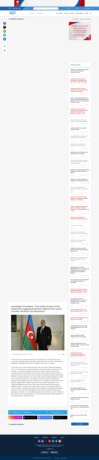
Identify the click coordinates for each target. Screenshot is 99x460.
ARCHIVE (54, 437)
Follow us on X (59, 417)
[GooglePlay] (45, 452)
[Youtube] (14, 8)
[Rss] (19, 8)
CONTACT (45, 437)
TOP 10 (62, 437)
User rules (57, 458)
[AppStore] (54, 452)
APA (49, 363)
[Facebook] (8, 8)
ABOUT (36, 437)
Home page (75, 19)
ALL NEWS (59, 13)
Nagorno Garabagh (85, 19)
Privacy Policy (63, 458)
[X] (12, 8)
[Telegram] (16, 8)
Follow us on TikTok (30, 417)
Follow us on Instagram (16, 417)
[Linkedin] (56, 441)
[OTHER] (89, 13)
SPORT (86, 13)
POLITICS (66, 13)
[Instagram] (10, 8)
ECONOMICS (79, 13)
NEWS (72, 13)
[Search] (56, 8)
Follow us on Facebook (46, 417)
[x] (46, 441)
